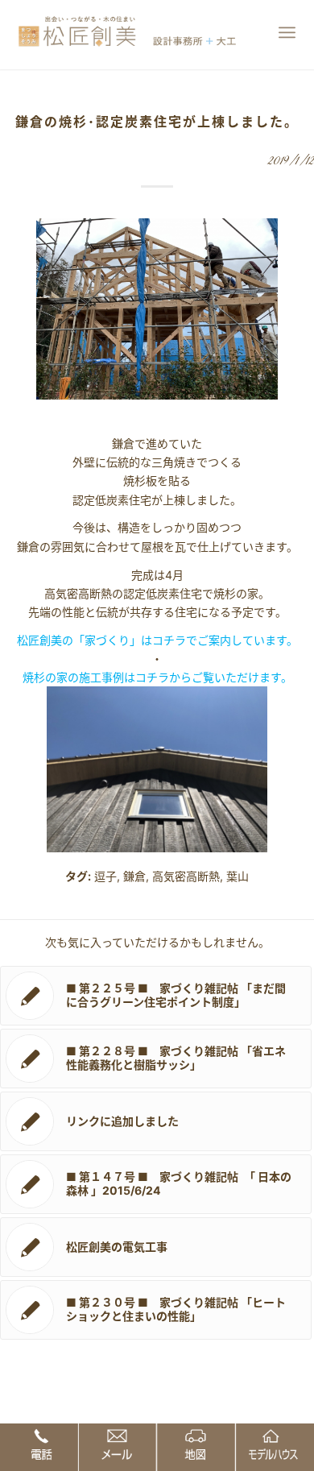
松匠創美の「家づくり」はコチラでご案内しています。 (157, 640)
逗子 (105, 876)
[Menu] (287, 32)
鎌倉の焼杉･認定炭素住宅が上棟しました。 (157, 122)
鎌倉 (134, 876)
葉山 (237, 876)
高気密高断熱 (186, 876)
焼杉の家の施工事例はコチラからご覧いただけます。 (157, 677)
